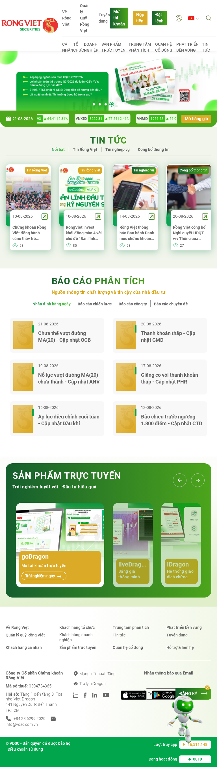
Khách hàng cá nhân (24, 647)
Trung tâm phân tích (140, 47)
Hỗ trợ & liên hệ (180, 647)
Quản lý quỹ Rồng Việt (25, 635)
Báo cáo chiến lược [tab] (95, 304)
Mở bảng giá (196, 118)
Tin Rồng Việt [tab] (85, 149)
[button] (179, 18)
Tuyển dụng (104, 18)
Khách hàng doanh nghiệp (76, 637)
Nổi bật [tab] (58, 149)
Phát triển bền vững (187, 47)
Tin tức (206, 47)
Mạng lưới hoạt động (97, 673)
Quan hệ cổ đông (163, 47)
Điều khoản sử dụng (25, 749)
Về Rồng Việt (66, 18)
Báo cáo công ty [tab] (133, 304)
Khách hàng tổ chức (77, 627)
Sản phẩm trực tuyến (113, 47)
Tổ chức (78, 47)
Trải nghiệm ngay (40, 576)
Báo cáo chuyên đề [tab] (171, 304)
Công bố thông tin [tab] (154, 149)
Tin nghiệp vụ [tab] (117, 149)
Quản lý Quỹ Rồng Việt (85, 18)
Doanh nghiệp (91, 47)
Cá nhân (67, 47)
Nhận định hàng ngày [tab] (51, 304)
